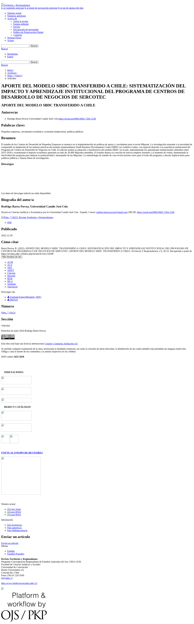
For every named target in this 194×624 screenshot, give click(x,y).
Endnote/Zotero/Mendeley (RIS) (25, 297)
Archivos (12, 73)
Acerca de (12, 18)
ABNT (10, 270)
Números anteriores (16, 16)
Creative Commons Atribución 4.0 (61, 343)
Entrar (10, 56)
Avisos (10, 40)
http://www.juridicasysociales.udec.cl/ (19, 583)
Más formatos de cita (11, 257)
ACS (9, 265)
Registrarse (12, 54)
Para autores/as (14, 527)
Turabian (11, 284)
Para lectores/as (14, 525)
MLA (10, 281)
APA (9, 267)
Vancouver (12, 286)
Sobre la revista (20, 21)
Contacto (17, 35)
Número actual (14, 13)
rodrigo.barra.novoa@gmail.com (111, 212)
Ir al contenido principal (12, 8)
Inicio (10, 70)
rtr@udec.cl (6, 578)
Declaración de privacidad (25, 29)
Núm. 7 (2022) (14, 75)
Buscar (34, 46)
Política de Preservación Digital (28, 32)
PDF (9, 222)
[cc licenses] (2, 588)
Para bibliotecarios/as (17, 530)
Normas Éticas (14, 37)
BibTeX (14, 299)
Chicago (11, 273)
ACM (10, 262)
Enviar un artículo (9, 543)
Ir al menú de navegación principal (41, 8)
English (11, 551)
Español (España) (15, 554)
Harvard (11, 276)
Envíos (16, 26)
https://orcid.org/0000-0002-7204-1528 (77, 118)
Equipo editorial (21, 24)
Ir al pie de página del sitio (70, 8)
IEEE (10, 278)
